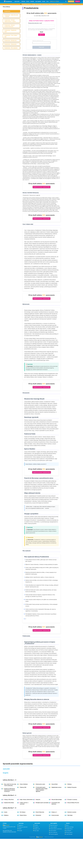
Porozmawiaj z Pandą (54, 1)
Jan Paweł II (68, 830)
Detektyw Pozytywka (71, 787)
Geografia (32, 1)
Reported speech (54, 825)
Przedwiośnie (7, 11)
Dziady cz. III (37, 828)
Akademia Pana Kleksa (9, 802)
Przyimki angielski (54, 834)
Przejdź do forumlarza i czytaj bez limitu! (41, 218)
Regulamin (21, 825)
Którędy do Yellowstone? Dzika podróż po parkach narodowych (9, 790)
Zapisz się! (41, 34)
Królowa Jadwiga (69, 827)
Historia (27, 1)
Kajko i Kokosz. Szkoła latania (26, 799)
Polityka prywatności (23, 827)
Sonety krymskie (55, 815)
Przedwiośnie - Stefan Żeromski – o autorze (11, 16)
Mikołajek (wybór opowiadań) (42, 802)
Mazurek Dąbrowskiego (57, 799)
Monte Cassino (69, 832)
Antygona (36, 827)
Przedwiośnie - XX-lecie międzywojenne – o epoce (10, 21)
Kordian (36, 825)
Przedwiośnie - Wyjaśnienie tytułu (10, 31)
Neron (67, 825)
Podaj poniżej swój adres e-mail (35, 23)
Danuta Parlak (55, 784)
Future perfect (53, 830)
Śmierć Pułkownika (40, 812)
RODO (20, 828)
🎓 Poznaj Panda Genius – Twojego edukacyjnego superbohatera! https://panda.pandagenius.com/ (41, 4)
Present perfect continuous (56, 828)
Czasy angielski (53, 827)
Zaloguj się (77, 1)
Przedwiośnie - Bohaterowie (10, 40)
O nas (47, 1)
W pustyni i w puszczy (72, 799)
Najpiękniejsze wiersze (56, 787)
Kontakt (43, 1)
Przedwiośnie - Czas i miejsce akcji (10, 36)
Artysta (5, 812)
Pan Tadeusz (22, 812)
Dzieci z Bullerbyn (24, 784)
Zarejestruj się (71, 1)
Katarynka (38, 799)
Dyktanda (23, 1)
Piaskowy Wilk (23, 787)
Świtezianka (38, 815)
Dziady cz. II (54, 812)
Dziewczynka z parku (40, 784)
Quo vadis (36, 830)
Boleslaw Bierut (69, 828)
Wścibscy (69, 784)
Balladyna (6, 815)
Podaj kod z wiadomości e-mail (37, 40)
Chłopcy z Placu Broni (9, 799)
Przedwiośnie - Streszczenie (10, 44)
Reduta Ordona (23, 815)
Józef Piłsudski (69, 834)
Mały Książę (69, 815)
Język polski (16, 1)
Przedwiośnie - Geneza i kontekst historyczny (9, 26)
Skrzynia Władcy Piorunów (73, 802)
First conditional (53, 832)
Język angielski (38, 1)
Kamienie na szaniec (71, 812)
